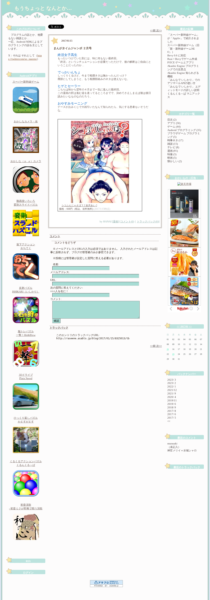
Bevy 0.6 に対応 (176, 55)
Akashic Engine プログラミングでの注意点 (183, 67)
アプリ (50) (173, 123)
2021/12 (172, 390)
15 (168, 349)
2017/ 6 (171, 414)
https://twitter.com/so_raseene (25, 57)
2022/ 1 (171, 386)
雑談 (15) (172, 143)
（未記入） (174, 447)
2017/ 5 (171, 417)
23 (173, 354)
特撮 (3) (171, 154)
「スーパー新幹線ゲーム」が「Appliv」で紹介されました (183, 38)
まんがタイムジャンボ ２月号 (73, 48)
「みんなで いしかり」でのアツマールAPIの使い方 (183, 81)
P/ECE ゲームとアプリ (180, 62)
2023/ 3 (171, 379)
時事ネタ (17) (175, 140)
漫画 (115, 221)
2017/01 (184, 326)
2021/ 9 (171, 393)
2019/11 (172, 400)
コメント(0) (127, 221)
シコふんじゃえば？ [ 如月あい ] (79, 205)
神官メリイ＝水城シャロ (182, 450)
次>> (159, 30)
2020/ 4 (171, 396)
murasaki (172, 443)
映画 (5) (171, 157)
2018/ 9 (171, 407)
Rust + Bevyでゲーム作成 (182, 58)
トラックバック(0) (148, 221)
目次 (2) (171, 119)
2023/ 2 (171, 383)
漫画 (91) (172, 150)
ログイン (28, 572)
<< (178, 326)
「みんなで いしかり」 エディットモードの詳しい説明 (184, 88)
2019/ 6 (171, 403)
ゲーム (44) (173, 126)
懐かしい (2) (174, 161)
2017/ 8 (171, 410)
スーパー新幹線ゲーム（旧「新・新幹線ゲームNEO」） (183, 49)
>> (190, 326)
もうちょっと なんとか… (43, 8)
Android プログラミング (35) (184, 130)
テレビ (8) (173, 147)
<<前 (153, 30)
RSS (28, 561)
